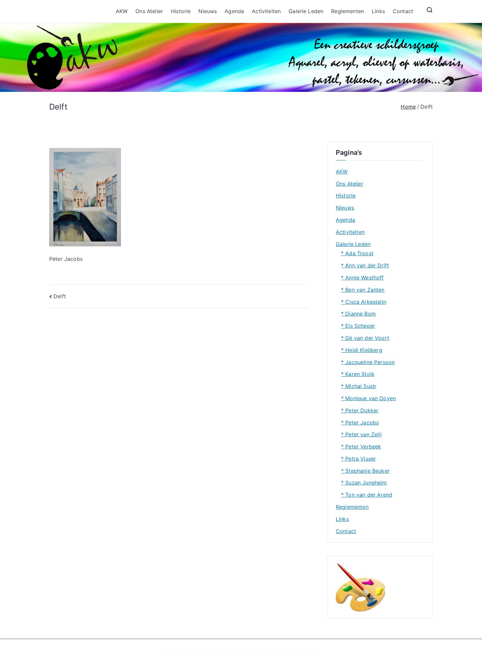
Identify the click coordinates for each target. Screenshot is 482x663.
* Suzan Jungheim (364, 482)
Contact (403, 11)
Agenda (234, 11)
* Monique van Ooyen (368, 398)
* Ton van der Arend (366, 494)
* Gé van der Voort (365, 338)
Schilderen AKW (216, 651)
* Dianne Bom (358, 313)
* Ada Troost (357, 253)
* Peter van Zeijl (361, 434)
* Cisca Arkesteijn (363, 302)
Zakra (285, 651)
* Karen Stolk (357, 374)
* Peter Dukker (359, 410)
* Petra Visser (358, 458)
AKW (122, 11)
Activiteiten (266, 11)
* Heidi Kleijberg (361, 350)
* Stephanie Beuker (365, 470)
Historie (181, 11)
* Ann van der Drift (365, 265)
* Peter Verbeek (361, 446)
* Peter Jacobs (360, 422)
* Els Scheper (358, 325)
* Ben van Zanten (363, 289)
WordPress (311, 651)
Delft (59, 296)
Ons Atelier (149, 11)
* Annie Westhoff (362, 277)
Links (378, 11)
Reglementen (347, 11)
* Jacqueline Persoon (368, 362)
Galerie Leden (306, 11)
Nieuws (207, 11)
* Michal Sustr (358, 386)
